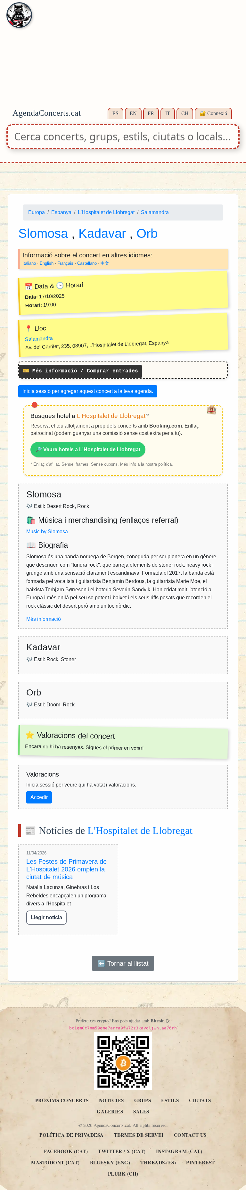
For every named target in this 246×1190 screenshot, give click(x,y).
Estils (170, 1100)
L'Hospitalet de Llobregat (106, 212)
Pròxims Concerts (62, 1100)
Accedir (39, 797)
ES (115, 113)
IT (167, 113)
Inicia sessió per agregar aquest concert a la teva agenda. (87, 391)
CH (185, 113)
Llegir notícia (46, 917)
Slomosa (44, 233)
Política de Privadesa (71, 1134)
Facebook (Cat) (66, 1151)
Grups (142, 1100)
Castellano (87, 263)
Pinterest (200, 1162)
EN (133, 113)
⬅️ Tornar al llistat (123, 963)
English (46, 263)
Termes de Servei (139, 1134)
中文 (105, 263)
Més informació (43, 619)
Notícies (111, 1100)
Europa (36, 212)
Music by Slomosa (47, 531)
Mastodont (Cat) (55, 1162)
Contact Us (190, 1134)
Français (65, 263)
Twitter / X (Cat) (122, 1151)
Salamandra (155, 212)
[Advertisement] (123, 58)
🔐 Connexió (213, 113)
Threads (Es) (158, 1162)
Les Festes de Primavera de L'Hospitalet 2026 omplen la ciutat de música (66, 869)
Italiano (29, 263)
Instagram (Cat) (179, 1151)
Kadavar (103, 233)
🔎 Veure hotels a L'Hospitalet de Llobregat (88, 449)
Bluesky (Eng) (110, 1162)
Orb (147, 233)
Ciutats (200, 1100)
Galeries (110, 1111)
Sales (141, 1111)
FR (151, 113)
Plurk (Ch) (123, 1173)
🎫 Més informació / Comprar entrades (80, 371)
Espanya (61, 212)
